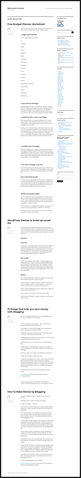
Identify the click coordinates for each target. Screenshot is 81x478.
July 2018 (59, 90)
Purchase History (62, 147)
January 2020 (60, 79)
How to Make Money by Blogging (26, 391)
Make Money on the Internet (64, 128)
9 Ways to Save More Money (63, 140)
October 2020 (60, 74)
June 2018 (59, 91)
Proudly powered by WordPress (21, 472)
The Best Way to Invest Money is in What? (65, 162)
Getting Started (61, 151)
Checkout (59, 145)
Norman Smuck (10, 31)
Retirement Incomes (15, 8)
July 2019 (59, 83)
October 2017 (60, 101)
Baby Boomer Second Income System (65, 144)
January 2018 (60, 97)
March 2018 (60, 95)
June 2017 (59, 105)
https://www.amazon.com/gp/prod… (29, 463)
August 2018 (60, 89)
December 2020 (61, 73)
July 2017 (59, 104)
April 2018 (59, 94)
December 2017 (60, 98)
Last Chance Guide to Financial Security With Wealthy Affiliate (58, 8)
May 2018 (59, 93)
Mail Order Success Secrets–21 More (64, 45)
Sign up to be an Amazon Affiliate (65, 124)
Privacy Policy (60, 160)
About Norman (60, 141)
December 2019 (60, 80)
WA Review (61, 131)
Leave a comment (10, 34)
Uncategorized (60, 114)
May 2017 (59, 106)
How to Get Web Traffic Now (63, 152)
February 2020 (60, 78)
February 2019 (60, 86)
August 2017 (60, 103)
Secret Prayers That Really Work (64, 161)
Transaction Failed (62, 148)
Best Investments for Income (63, 40)
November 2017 (60, 99)
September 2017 (61, 102)
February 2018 (60, 96)
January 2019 (60, 87)
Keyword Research (61, 155)
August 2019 (60, 82)
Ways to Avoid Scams (61, 164)
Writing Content (61, 168)
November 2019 (60, 81)
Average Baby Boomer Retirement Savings (65, 143)
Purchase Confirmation (63, 146)
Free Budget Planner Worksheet (26, 24)
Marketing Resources (62, 159)
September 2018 (61, 88)
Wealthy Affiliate (32, 290)
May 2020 (60, 75)
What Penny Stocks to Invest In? (63, 167)
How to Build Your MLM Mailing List (64, 41)
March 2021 (60, 71)
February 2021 (60, 72)
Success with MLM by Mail (62, 42)
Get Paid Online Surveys (62, 149)
